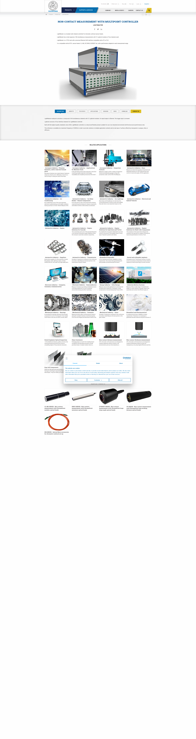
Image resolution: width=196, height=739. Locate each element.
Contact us (136, 111)
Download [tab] (124, 111)
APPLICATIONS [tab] (94, 111)
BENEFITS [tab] (71, 111)
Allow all (120, 380)
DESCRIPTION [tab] (60, 111)
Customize (97, 380)
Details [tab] (98, 363)
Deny (76, 380)
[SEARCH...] (150, 10)
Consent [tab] (75, 363)
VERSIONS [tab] (105, 111)
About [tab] (121, 363)
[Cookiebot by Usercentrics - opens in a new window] (124, 358)
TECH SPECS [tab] (82, 111)
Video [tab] (115, 111)
